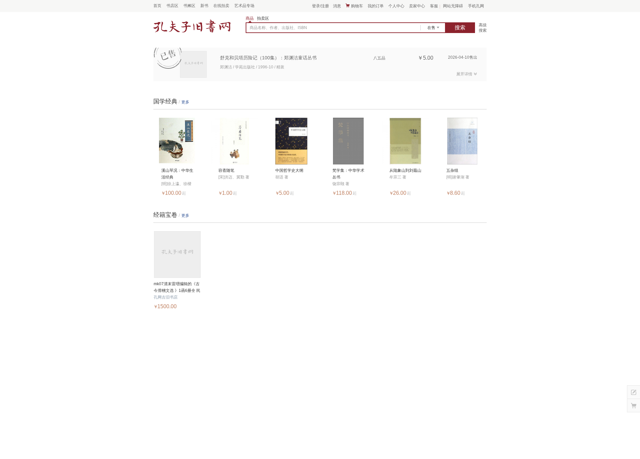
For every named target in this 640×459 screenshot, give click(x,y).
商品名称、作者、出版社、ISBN (278, 27)
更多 (185, 102)
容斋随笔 (226, 170)
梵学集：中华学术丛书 (348, 173)
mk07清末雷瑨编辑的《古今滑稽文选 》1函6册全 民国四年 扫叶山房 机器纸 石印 (177, 288)
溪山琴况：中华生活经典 (177, 173)
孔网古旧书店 (166, 297)
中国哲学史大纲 (289, 170)
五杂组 (452, 170)
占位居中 (192, 26)
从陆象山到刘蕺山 (405, 170)
